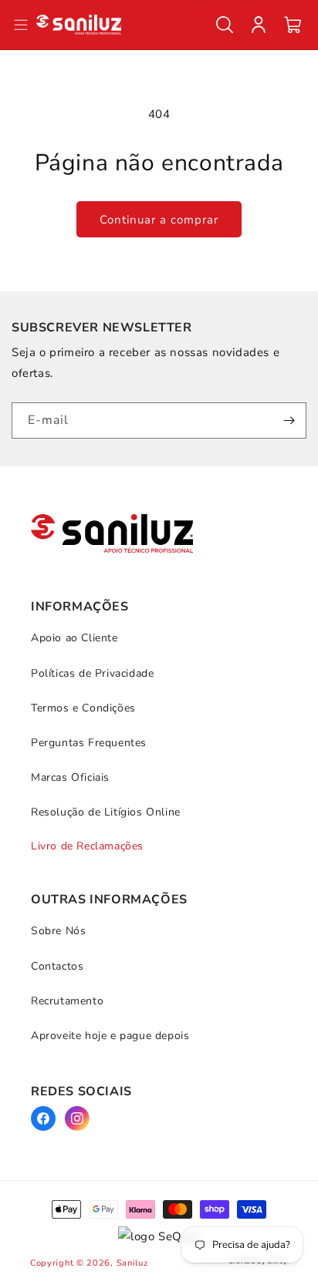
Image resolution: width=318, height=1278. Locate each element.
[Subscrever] (289, 420)
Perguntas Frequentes (89, 742)
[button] (225, 25)
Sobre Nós (58, 930)
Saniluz (132, 1263)
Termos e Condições (83, 708)
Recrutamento (67, 1001)
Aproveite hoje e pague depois (110, 1035)
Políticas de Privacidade (92, 673)
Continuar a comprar (159, 219)
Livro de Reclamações (87, 846)
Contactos (57, 966)
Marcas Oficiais (70, 777)
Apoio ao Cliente (74, 638)
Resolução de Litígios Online (106, 812)
